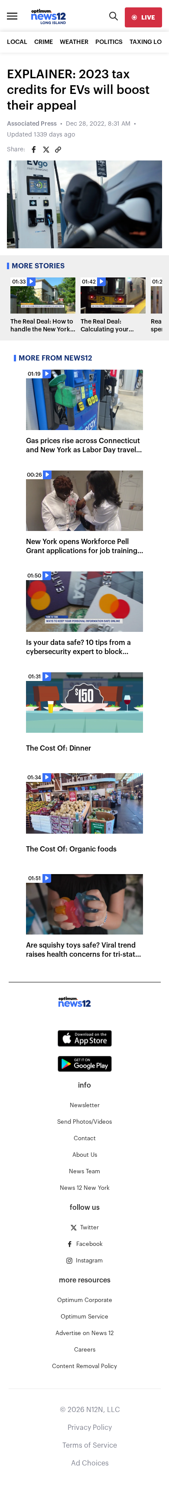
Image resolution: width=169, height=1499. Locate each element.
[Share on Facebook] (33, 149)
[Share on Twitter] (45, 149)
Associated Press (32, 124)
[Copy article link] (58, 149)
